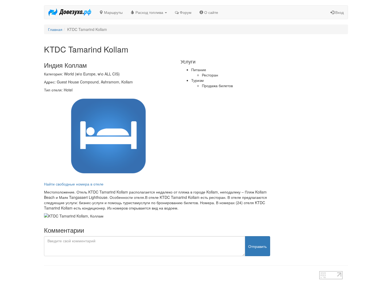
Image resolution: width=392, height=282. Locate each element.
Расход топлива (149, 12)
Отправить (257, 246)
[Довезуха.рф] (69, 12)
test (177, 273)
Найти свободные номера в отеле (73, 184)
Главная (55, 29)
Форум (185, 12)
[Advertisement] (313, 125)
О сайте (210, 12)
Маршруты (113, 12)
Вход (339, 12)
